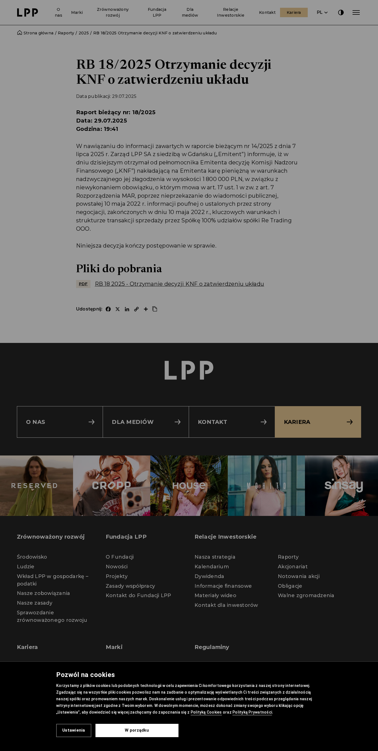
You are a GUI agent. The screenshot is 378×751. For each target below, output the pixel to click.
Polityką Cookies (206, 712)
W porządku (137, 730)
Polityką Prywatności (252, 712)
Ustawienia (73, 730)
